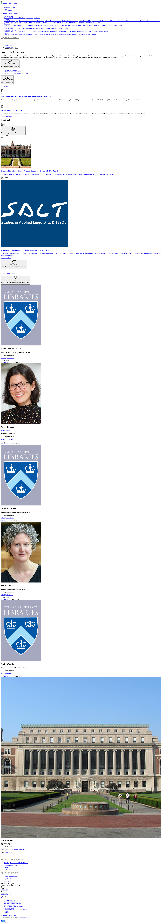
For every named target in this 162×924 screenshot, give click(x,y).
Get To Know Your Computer (11, 110)
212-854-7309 (4, 890)
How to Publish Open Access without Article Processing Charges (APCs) (27, 96)
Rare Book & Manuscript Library (63, 22)
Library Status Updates (31, 34)
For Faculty (23, 18)
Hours (5, 9)
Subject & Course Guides (89, 31)
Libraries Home (8, 45)
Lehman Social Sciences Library (23, 22)
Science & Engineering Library (80, 22)
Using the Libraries (9, 28)
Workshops (7, 869)
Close (2, 125)
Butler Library (106, 21)
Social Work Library (94, 22)
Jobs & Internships (20, 34)
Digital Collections (77, 25)
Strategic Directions (71, 34)
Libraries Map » (8, 852)
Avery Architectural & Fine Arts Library (26, 21)
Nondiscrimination (26, 917)
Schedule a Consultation (10, 70)
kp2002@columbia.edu (7, 595)
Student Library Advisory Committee (87, 34)
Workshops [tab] (7, 86)
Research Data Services (75, 31)
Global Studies (50, 31)
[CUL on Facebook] (1, 897)
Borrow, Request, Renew (38, 28)
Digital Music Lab (9, 879)
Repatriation (110, 25)
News (39, 34)
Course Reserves (49, 28)
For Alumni (17, 18)
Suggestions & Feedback (10, 902)
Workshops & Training (102, 31)
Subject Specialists (118, 25)
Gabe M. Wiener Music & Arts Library (136, 21)
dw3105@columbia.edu (7, 673)
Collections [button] (7, 24)
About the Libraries (9, 34)
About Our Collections (10, 25)
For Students (29, 18)
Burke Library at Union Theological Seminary (49, 21)
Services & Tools (8, 18)
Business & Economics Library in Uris (72, 21)
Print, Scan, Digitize (63, 28)
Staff (64, 34)
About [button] (5, 33)
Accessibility (27, 28)
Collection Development (64, 25)
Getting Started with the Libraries (37, 31)
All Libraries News (6, 258)
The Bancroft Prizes (9, 905)
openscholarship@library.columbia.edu (15, 849)
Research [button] (10, 30)
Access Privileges (19, 28)
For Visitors (37, 18)
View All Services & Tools (8, 273)
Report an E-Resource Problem (12, 903)
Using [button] (9, 27)
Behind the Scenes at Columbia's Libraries (15, 909)
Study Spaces (7, 881)
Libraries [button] (6, 19)
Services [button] (8, 16)
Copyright (6, 912)
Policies (61, 34)
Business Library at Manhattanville (92, 21)
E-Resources (85, 25)
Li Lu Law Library (37, 22)
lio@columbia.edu (6, 894)
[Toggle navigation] (2, 1)
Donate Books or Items (10, 900)
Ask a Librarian (8, 10)
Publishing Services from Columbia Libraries (16, 863)
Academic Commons (22, 25)
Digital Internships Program (20, 73)
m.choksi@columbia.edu (7, 358)
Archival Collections (33, 25)
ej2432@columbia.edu (7, 439)
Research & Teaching (10, 31)
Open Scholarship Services (61, 31)
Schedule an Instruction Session (12, 71)
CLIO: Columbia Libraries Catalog (48, 25)
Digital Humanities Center (11, 876)
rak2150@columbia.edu (7, 518)
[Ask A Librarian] (1, 4)
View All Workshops (6, 116)
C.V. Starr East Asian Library (118, 21)
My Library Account (9, 7)
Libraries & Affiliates (9, 21)
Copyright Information (22, 31)
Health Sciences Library (153, 21)
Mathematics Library (48, 22)
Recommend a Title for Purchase (97, 25)
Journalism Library (9, 22)
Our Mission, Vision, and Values (49, 34)
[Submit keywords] (2, 38)
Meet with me (6, 430)
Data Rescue (7, 867)
